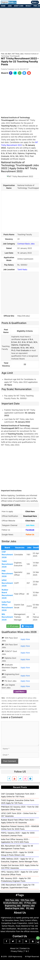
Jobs (10, 6)
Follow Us (30, 534)
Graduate (5, 156)
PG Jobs (30, 908)
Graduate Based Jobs (13, 903)
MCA (22, 156)
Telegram (28, 626)
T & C (26, 951)
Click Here (30, 511)
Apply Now (25, 639)
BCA (15, 153)
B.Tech (9, 153)
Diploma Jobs (28, 906)
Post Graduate (22, 350)
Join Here (30, 525)
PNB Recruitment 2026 (7, 573)
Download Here (30, 516)
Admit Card (18, 6)
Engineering (31, 153)
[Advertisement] (20, 28)
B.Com (31, 151)
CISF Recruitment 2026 (7, 554)
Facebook (30, 530)
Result (28, 6)
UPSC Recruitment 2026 (7, 583)
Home (3, 6)
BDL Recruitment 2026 (7, 617)
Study (8, 2)
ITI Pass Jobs (30, 903)
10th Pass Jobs (12, 900)
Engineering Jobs (13, 906)
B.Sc (3, 153)
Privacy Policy (17, 951)
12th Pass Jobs (27, 900)
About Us (14, 948)
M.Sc (12, 156)
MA (17, 156)
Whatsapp (14, 626)
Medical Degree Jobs (15, 908)
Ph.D (27, 156)
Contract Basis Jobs (26, 244)
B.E (36, 151)
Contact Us (25, 948)
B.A (25, 151)
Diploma (21, 153)
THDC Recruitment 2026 (7, 564)
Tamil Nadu (22, 269)
